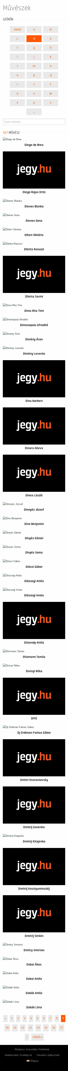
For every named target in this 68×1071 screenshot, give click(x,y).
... (34, 112)
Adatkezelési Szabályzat (18, 1055)
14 (38, 1027)
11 (15, 1027)
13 (30, 1027)
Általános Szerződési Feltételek (32, 1049)
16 (53, 1027)
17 (61, 1027)
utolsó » (37, 1037)
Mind (17, 29)
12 (22, 1027)
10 (7, 1027)
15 (46, 1027)
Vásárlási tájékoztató (48, 1055)
